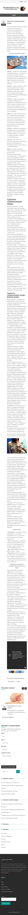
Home (2, 884)
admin (18, 681)
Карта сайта (4, 886)
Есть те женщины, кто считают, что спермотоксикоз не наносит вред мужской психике (12, 785)
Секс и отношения (6, 841)
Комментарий (5, 753)
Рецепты (3, 839)
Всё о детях (4, 833)
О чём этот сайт (5, 889)
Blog (2, 882)
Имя (2, 733)
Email (3, 740)
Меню (21, 1)
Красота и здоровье (19, 678)
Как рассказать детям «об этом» (9, 791)
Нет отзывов (11, 681)
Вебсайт (3, 746)
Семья (3, 844)
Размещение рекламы (7, 891)
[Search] (18, 771)
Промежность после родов (8, 794)
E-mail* (3, 896)
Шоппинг (3, 847)
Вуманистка (16, 912)
